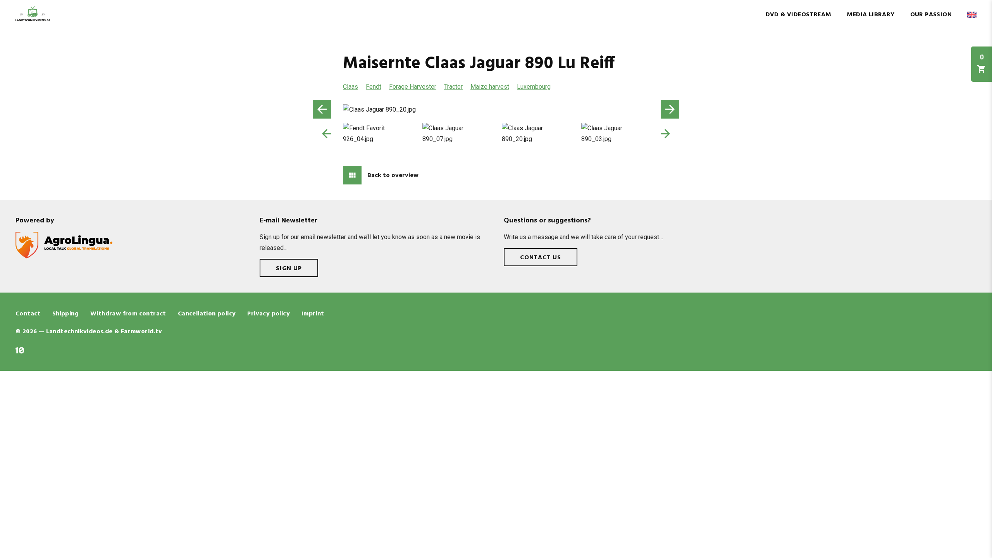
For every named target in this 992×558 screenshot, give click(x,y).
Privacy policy (268, 314)
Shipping (65, 314)
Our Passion (931, 15)
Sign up (289, 269)
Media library (870, 15)
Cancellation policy (207, 314)
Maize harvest (489, 86)
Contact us (540, 258)
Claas (350, 86)
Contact (28, 314)
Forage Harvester (412, 86)
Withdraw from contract (128, 314)
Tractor (453, 86)
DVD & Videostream (799, 15)
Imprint (312, 314)
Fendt (373, 86)
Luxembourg (534, 86)
